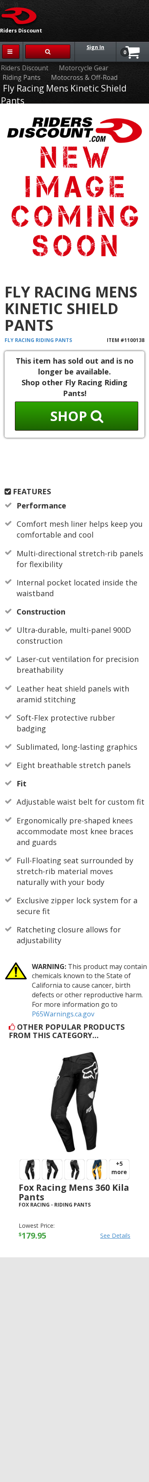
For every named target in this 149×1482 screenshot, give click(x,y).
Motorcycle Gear (83, 68)
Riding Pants (21, 77)
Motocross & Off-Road (84, 77)
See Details (115, 1235)
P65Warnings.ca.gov (63, 1014)
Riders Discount (24, 68)
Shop (70, 415)
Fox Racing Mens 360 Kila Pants (74, 1192)
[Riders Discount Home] (19, 15)
